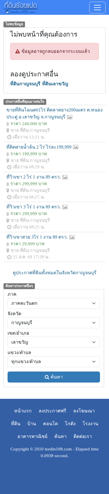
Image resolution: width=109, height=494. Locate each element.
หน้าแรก (23, 410)
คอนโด (50, 423)
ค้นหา (57, 376)
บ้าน (31, 423)
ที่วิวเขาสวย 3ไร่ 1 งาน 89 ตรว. (37, 237)
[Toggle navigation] (97, 7)
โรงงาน (90, 423)
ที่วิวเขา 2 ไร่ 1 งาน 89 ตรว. (33, 176)
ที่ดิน (15, 423)
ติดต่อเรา (83, 436)
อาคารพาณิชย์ (32, 436)
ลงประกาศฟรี (52, 410)
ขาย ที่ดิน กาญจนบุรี (30, 130)
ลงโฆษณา (84, 410)
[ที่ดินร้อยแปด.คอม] (20, 6)
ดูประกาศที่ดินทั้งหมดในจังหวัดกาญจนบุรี (55, 272)
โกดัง (70, 423)
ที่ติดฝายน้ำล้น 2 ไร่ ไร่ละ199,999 (39, 147)
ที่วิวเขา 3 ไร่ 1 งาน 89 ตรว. (33, 206)
